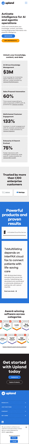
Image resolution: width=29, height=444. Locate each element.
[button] (26, 3)
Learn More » (9, 432)
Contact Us (14, 377)
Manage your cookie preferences (14, 435)
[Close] (26, 427)
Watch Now (8, 36)
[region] (14, 434)
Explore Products (10, 40)
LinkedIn (3, 422)
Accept (14, 441)
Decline (14, 438)
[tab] (14, 232)
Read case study (9, 291)
